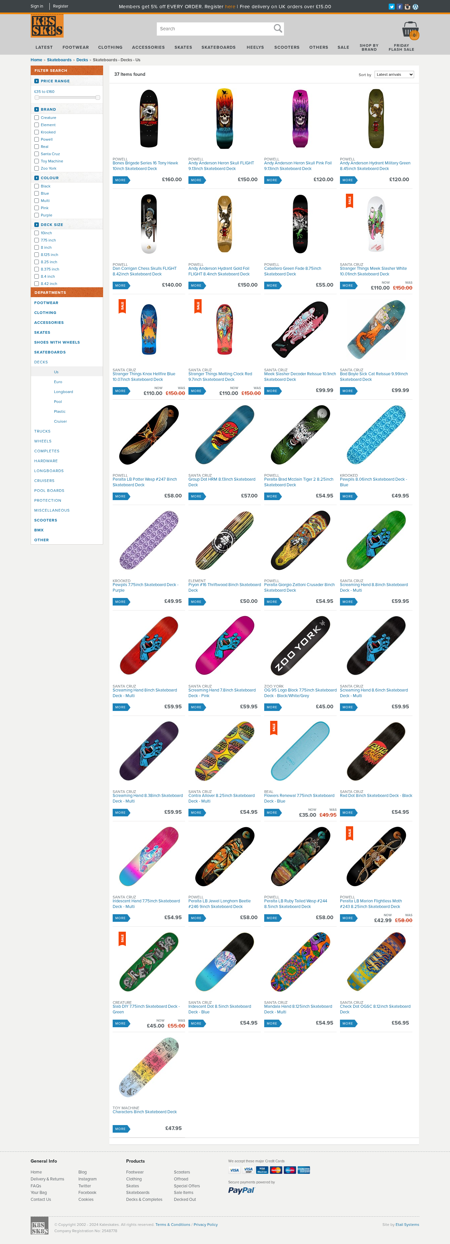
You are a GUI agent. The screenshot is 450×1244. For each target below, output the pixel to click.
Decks (41, 362)
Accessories (148, 47)
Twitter (84, 1186)
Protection (48, 500)
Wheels (43, 441)
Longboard (63, 391)
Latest (44, 47)
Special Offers (187, 1186)
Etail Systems (407, 1224)
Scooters (287, 47)
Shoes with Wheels (57, 342)
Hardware (46, 461)
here (230, 7)
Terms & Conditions (172, 1224)
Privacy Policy (206, 1224)
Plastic (60, 411)
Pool (58, 401)
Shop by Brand (369, 47)
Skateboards (219, 47)
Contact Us (41, 1199)
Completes (47, 451)
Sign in (37, 6)
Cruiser (60, 421)
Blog (82, 1172)
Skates (183, 47)
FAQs (36, 1186)
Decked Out (185, 1199)
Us (56, 372)
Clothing (110, 47)
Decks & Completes (144, 1199)
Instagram (87, 1179)
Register (60, 6)
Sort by (365, 74)
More (120, 180)
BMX (39, 530)
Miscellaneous (52, 510)
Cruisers (44, 480)
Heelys (255, 47)
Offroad (181, 1179)
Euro (58, 382)
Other (41, 540)
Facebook (87, 1192)
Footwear (76, 47)
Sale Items (183, 1192)
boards (143, 1192)
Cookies (86, 1199)
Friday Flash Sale (401, 47)
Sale (344, 47)
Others (318, 47)
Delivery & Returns (47, 1179)
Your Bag (39, 1192)
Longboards (49, 470)
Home (36, 60)
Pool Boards (49, 490)
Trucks (42, 431)
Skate (131, 1192)
